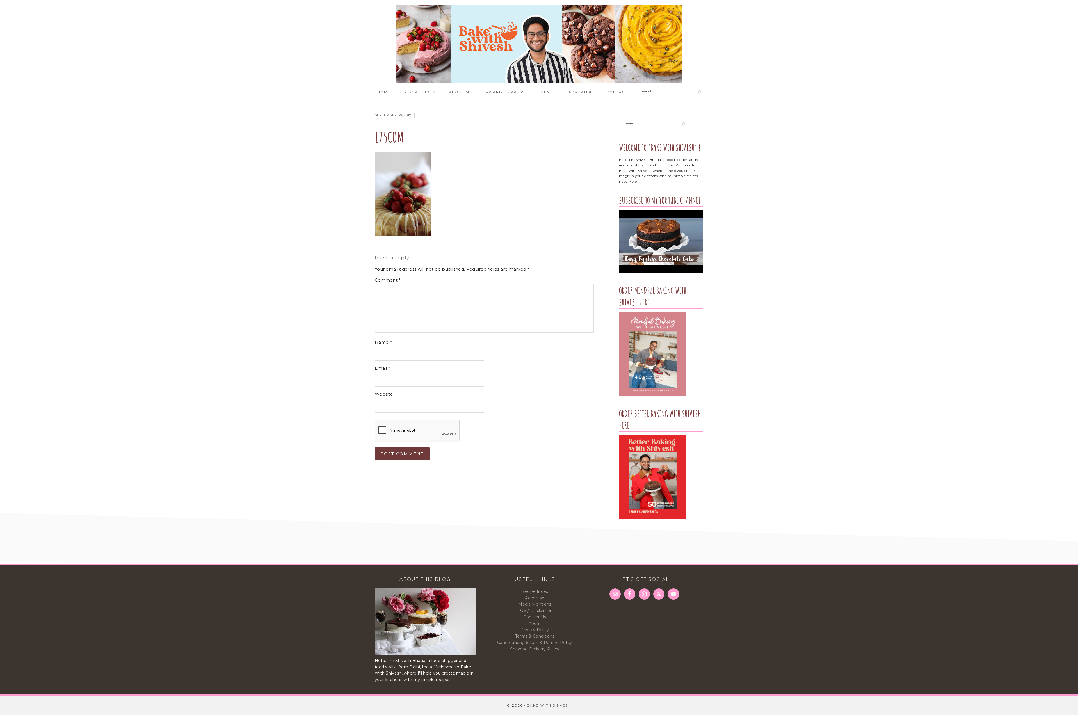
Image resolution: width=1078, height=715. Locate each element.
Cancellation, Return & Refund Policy (534, 642)
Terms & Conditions (534, 636)
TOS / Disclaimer (535, 610)
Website (384, 394)
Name (383, 342)
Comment (388, 280)
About (535, 623)
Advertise (534, 597)
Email (382, 368)
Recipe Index (534, 591)
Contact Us (534, 617)
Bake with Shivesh (539, 44)
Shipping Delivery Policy (534, 649)
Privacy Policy (534, 629)
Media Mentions (534, 604)
